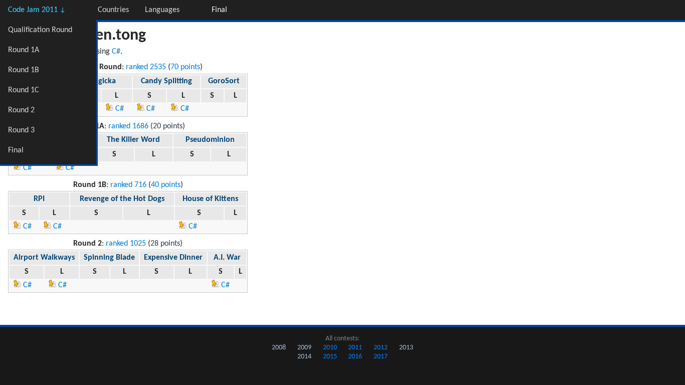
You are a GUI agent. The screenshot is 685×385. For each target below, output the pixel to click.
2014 (304, 356)
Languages (162, 10)
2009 (304, 347)
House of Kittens (210, 199)
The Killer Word (133, 140)
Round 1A (23, 50)
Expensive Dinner (173, 258)
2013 (406, 347)
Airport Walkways (44, 258)
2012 (381, 347)
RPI (39, 199)
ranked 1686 (128, 126)
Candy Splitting (166, 81)
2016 (355, 356)
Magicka (101, 81)
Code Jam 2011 (37, 10)
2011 (355, 347)
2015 (330, 356)
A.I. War (227, 258)
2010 (330, 347)
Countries (113, 10)
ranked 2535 (146, 67)
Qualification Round (40, 30)
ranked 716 (128, 185)
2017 (381, 356)
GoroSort (224, 81)
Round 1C (23, 90)
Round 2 (21, 110)
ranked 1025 (126, 244)
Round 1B (23, 70)
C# (116, 52)
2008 (279, 347)
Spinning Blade (109, 258)
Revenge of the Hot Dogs (122, 199)
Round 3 (21, 130)
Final (16, 150)
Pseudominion (210, 140)
